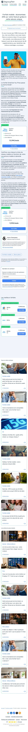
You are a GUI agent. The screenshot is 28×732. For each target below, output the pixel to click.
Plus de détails (14, 148)
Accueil (2, 708)
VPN (20, 4)
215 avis (20, 722)
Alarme (24, 4)
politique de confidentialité (7, 286)
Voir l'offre (21, 310)
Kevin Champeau (8, 25)
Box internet (5, 4)
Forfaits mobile (6, 254)
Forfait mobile (13, 4)
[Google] (8, 713)
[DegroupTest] (8, 2)
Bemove (22, 724)
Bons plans (17, 254)
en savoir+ (8, 261)
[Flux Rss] (20, 713)
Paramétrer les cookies (14, 725)
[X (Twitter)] (17, 713)
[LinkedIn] (11, 713)
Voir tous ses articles (7, 247)
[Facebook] (14, 713)
